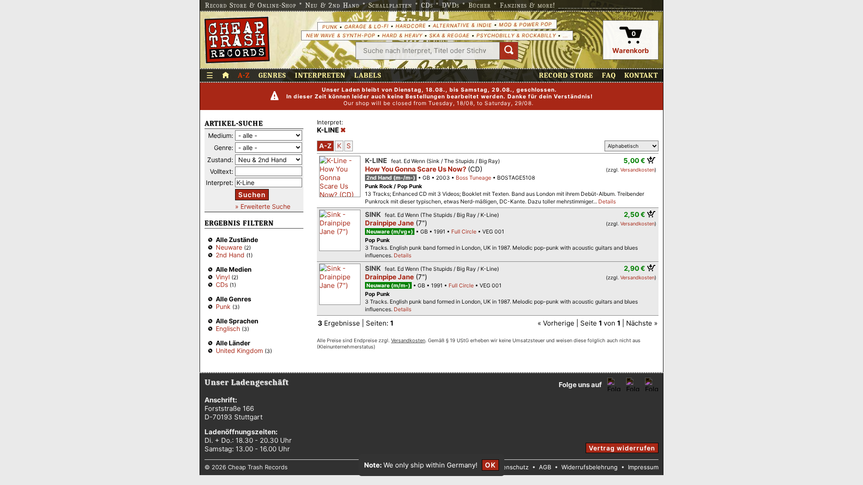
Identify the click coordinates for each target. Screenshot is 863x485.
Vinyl (223, 277)
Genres (272, 75)
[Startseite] (237, 40)
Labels (368, 75)
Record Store (566, 75)
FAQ (609, 75)
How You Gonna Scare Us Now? (415, 169)
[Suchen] (508, 51)
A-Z (244, 75)
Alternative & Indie (462, 25)
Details (607, 201)
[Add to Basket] (651, 159)
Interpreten (320, 75)
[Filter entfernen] (343, 130)
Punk (329, 26)
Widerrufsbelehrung (589, 467)
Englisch (228, 328)
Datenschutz (511, 467)
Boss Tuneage (473, 177)
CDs (222, 284)
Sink (373, 214)
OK (490, 465)
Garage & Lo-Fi (366, 26)
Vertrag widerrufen (622, 448)
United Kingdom (239, 350)
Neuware (229, 247)
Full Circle (463, 231)
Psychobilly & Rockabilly (516, 35)
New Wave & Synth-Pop (340, 35)
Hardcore (410, 25)
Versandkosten (637, 170)
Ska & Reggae (449, 35)
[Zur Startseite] (225, 75)
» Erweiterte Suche (262, 206)
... (565, 35)
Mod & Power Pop (525, 24)
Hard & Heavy (402, 35)
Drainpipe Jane (389, 223)
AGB (545, 467)
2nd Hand (230, 255)
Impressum (643, 467)
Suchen (252, 194)
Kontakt (641, 75)
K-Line (376, 160)
